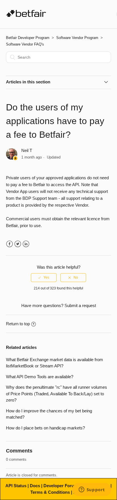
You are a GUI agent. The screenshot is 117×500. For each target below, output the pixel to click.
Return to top (18, 323)
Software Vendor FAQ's (25, 44)
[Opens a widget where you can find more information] (91, 490)
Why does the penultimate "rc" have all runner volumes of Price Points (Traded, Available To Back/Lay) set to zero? (56, 393)
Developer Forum (60, 485)
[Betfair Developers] (26, 15)
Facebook (9, 244)
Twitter (17, 244)
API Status (15, 485)
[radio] (44, 277)
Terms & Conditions (50, 492)
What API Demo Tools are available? (39, 376)
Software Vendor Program (77, 38)
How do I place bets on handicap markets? (45, 427)
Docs (35, 485)
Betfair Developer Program (27, 38)
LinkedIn (26, 244)
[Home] (81, 14)
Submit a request (80, 305)
